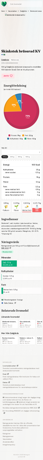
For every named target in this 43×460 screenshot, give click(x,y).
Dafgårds (23, 11)
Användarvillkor (8, 442)
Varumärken (12, 11)
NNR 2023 (5, 248)
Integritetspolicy (9, 445)
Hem (3, 11)
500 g (28, 157)
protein (31, 69)
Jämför (6, 76)
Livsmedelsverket (9, 366)
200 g (12, 157)
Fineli (4, 374)
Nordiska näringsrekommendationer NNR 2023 (20, 408)
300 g (20, 157)
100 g (5, 157)
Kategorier (7, 434)
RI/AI (29, 246)
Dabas (5, 382)
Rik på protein (7, 252)
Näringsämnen (8, 436)
